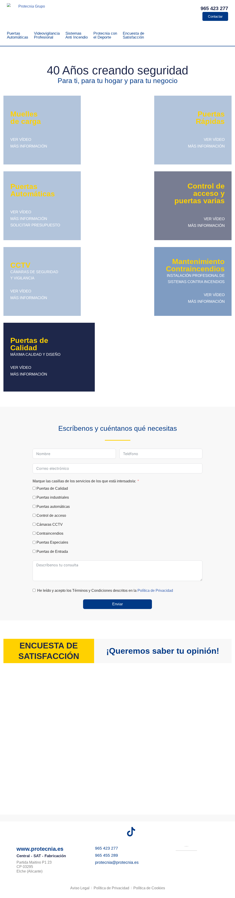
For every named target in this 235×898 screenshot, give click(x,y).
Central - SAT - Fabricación (41, 856)
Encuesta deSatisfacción (133, 35)
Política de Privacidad (155, 590)
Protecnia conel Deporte (105, 35)
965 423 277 (214, 8)
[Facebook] (90, 831)
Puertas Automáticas (17, 35)
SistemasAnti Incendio (76, 35)
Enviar (117, 604)
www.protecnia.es (40, 849)
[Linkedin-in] (144, 831)
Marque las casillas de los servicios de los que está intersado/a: (84, 481)
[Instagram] (104, 831)
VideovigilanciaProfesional (47, 35)
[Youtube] (117, 831)
